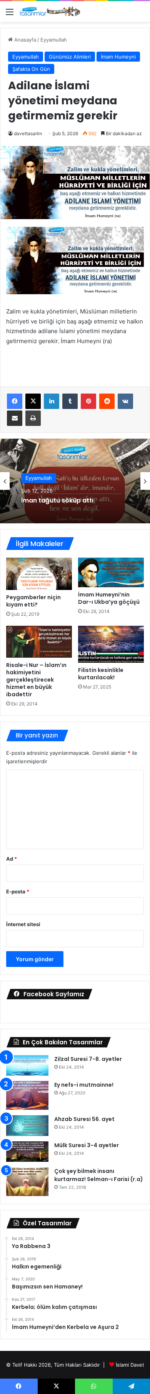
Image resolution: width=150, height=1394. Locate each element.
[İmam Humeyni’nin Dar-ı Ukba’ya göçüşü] (111, 572)
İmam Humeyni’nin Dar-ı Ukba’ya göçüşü (109, 598)
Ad (11, 859)
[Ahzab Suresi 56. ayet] (27, 1125)
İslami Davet (130, 1365)
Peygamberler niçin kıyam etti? (33, 600)
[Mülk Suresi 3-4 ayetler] (27, 1151)
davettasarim (28, 133)
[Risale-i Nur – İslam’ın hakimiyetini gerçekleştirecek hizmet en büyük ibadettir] (39, 642)
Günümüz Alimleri (70, 57)
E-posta (17, 891)
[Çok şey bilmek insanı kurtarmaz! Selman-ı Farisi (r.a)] (27, 1181)
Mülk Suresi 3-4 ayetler (86, 1145)
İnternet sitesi (23, 924)
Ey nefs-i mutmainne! (83, 1085)
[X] (33, 401)
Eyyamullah (53, 40)
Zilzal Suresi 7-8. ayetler (88, 1059)
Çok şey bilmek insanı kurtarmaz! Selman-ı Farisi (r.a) (98, 1175)
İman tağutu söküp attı (57, 500)
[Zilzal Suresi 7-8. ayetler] (27, 1065)
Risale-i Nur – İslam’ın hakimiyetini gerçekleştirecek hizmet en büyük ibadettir (36, 679)
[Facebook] (14, 401)
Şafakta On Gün (31, 69)
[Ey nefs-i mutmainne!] (27, 1095)
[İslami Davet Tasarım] (50, 12)
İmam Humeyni (118, 57)
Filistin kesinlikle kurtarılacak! (100, 673)
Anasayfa (24, 40)
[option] (75, 481)
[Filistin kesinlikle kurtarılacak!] (111, 644)
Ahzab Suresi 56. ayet (84, 1119)
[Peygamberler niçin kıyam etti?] (39, 574)
